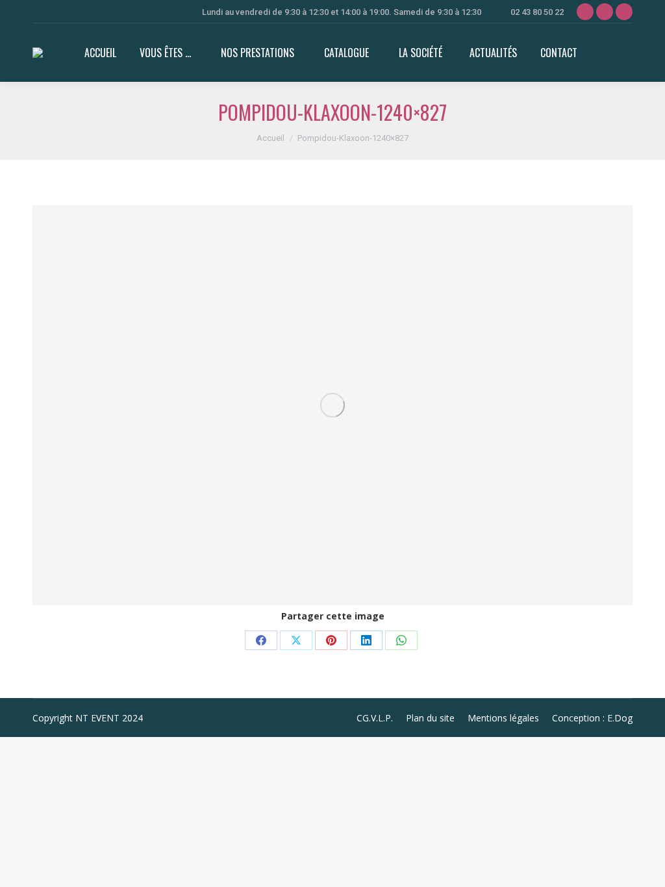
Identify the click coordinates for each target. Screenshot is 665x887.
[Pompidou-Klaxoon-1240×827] (332, 405)
